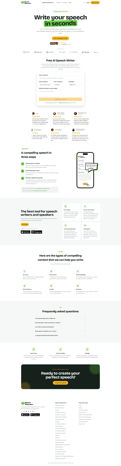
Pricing (59, 2)
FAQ (80, 405)
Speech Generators (47, 2)
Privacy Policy (82, 412)
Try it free (25, 224)
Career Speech (59, 426)
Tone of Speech (58, 81)
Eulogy (57, 410)
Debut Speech (59, 447)
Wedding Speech (59, 405)
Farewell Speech (59, 419)
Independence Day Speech (62, 444)
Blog (70, 2)
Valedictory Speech (60, 458)
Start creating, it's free (60, 38)
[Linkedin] (28, 411)
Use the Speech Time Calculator (40, 190)
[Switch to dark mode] (84, 2)
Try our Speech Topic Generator (42, 188)
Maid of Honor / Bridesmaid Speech (64, 456)
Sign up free (95, 2)
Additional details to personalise (48, 88)
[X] (30, 411)
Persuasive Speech (60, 431)
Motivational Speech (60, 428)
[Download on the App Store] (25, 232)
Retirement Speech (60, 414)
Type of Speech (43, 81)
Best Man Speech (60, 454)
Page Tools (82, 424)
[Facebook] (21, 411)
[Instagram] (24, 411)
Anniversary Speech (60, 424)
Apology (57, 421)
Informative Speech (60, 433)
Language (71, 81)
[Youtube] (26, 411)
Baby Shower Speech (61, 417)
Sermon (57, 437)
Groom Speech (59, 449)
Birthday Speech (59, 407)
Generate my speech (60, 99)
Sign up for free (63, 102)
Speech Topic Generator (85, 414)
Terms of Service (83, 410)
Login (87, 2)
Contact (64, 2)
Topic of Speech (43, 75)
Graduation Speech (60, 412)
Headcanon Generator (85, 419)
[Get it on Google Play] (36, 232)
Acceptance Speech (60, 451)
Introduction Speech (60, 440)
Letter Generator (83, 421)
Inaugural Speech (59, 442)
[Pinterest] (33, 411)
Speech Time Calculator (85, 417)
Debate (57, 435)
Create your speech (60, 383)
